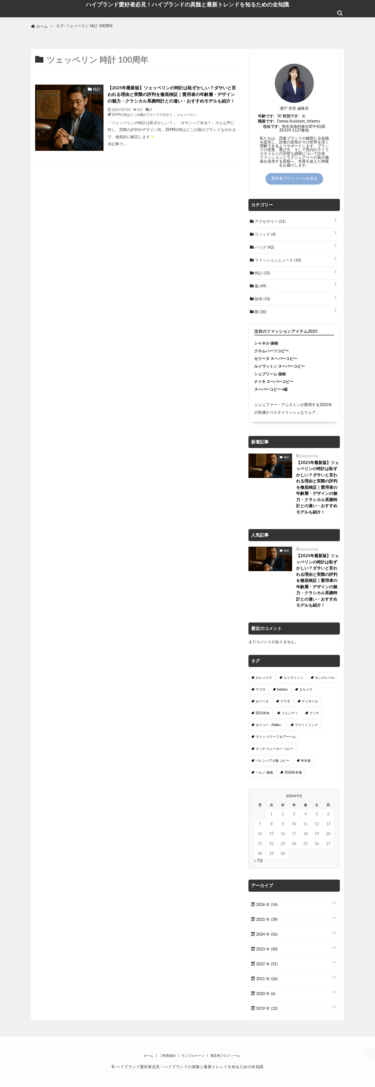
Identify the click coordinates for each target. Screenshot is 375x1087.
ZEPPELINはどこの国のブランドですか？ (142, 114)
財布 (262, 299)
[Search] (340, 13)
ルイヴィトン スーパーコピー (279, 366)
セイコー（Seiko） (269, 725)
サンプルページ (193, 1055)
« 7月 (258, 861)
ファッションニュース (277, 260)
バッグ (264, 247)
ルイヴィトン (293, 677)
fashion (282, 689)
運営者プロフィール (225, 1055)
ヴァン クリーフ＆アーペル (276, 736)
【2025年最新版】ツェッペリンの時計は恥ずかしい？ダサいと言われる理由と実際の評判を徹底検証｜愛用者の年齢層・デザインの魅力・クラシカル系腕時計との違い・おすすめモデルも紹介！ (172, 94)
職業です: (266, 121)
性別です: (291, 116)
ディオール (310, 701)
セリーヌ (262, 701)
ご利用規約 (167, 1055)
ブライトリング (306, 725)
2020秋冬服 (293, 772)
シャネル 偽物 (266, 343)
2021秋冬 (263, 713)
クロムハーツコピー (271, 351)
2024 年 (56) (266, 934)
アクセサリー (270, 222)
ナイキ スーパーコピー (273, 382)
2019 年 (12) (266, 1009)
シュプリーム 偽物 (270, 374)
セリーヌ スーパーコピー (275, 359)
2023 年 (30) (266, 949)
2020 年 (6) (265, 994)
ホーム (148, 1055)
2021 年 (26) (266, 979)
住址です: (271, 127)
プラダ (285, 701)
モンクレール (325, 677)
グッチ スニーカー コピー (274, 748)
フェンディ (289, 713)
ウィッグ (265, 235)
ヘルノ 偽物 (264, 772)
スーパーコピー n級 (271, 389)
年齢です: (266, 116)
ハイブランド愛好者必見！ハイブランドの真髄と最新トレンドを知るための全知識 (187, 4)
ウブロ (260, 689)
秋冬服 (306, 760)
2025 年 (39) (266, 920)
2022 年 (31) (266, 964)
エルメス (305, 689)
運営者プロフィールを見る (294, 178)
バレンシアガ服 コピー (272, 760)
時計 (262, 273)
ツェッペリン (187, 114)
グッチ (314, 713)
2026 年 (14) (266, 905)
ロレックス (264, 677)
